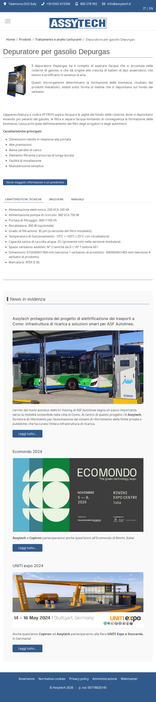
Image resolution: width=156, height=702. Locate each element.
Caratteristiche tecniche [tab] (23, 199)
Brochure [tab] (56, 199)
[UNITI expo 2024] (78, 600)
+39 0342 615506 (58, 4)
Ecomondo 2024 (27, 451)
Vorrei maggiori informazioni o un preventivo (35, 182)
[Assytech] (78, 23)
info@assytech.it (119, 4)
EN (151, 8)
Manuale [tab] (77, 199)
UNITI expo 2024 (28, 565)
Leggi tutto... (27, 434)
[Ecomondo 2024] (78, 495)
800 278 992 (88, 4)
